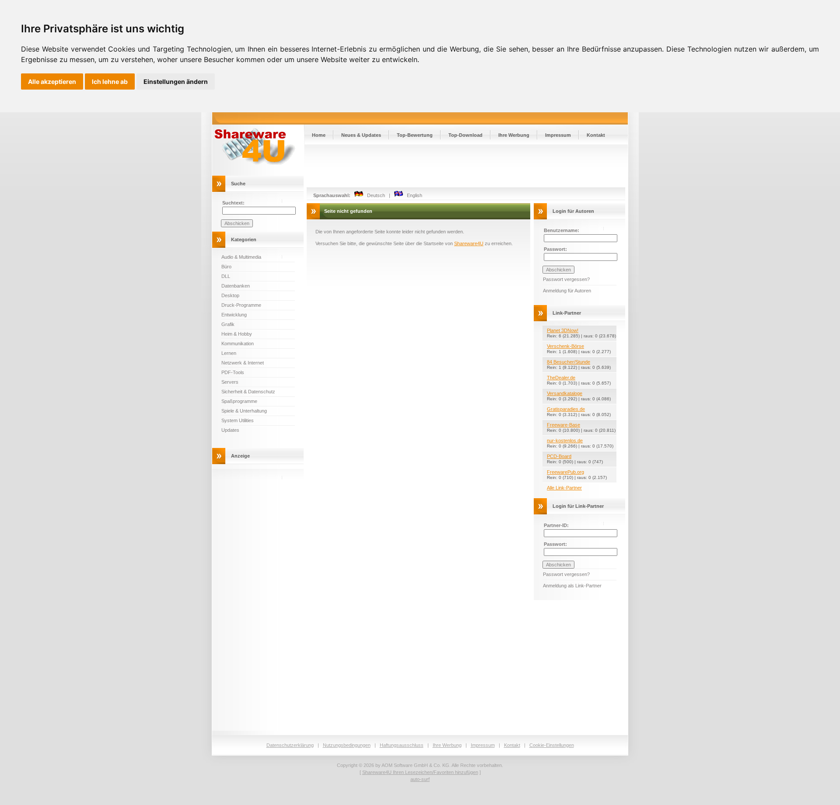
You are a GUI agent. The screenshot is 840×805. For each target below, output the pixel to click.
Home (319, 135)
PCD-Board (559, 456)
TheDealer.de (561, 377)
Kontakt (596, 135)
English (412, 195)
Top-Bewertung (415, 135)
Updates (230, 430)
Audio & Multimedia (241, 257)
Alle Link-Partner (564, 487)
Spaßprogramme (239, 401)
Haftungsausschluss (402, 745)
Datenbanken (235, 285)
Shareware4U (468, 243)
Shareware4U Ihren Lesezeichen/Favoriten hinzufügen (420, 772)
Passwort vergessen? (566, 279)
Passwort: (555, 249)
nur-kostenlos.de (565, 440)
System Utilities (237, 420)
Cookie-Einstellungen (551, 745)
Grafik (227, 324)
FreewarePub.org (565, 472)
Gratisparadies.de (566, 409)
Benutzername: (561, 230)
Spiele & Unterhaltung (244, 410)
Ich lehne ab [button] (110, 81)
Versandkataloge (564, 393)
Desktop (230, 295)
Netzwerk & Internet (242, 362)
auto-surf (420, 779)
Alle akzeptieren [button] (52, 81)
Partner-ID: (556, 525)
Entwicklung (234, 314)
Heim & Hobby (236, 334)
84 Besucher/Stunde (568, 361)
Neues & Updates (361, 135)
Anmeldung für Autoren (567, 290)
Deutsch (374, 195)
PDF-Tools (232, 372)
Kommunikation (237, 343)
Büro (226, 266)
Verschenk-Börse (565, 346)
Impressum (558, 135)
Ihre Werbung (513, 135)
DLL (225, 276)
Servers (229, 382)
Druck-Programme (241, 305)
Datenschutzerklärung (290, 745)
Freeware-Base (563, 424)
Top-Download (465, 135)
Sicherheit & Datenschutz (248, 391)
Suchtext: (233, 202)
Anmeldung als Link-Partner (572, 585)
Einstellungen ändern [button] (176, 81)
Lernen (228, 353)
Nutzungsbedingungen (347, 745)
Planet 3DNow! (562, 330)
